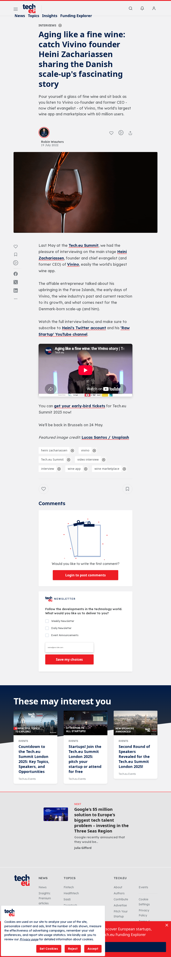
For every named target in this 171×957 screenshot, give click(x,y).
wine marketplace (106, 469)
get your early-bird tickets (79, 406)
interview (47, 469)
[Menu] (16, 10)
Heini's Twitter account (84, 327)
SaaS (67, 899)
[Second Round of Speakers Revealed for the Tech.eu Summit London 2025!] (135, 723)
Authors (119, 893)
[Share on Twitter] (16, 282)
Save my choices (69, 659)
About (118, 887)
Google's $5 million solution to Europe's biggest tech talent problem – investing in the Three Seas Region (101, 820)
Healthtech (71, 893)
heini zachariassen (54, 450)
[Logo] (31, 8)
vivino (85, 450)
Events (23, 741)
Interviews (47, 25)
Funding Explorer (76, 15)
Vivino (73, 264)
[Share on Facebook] (16, 274)
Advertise (120, 905)
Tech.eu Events (27, 779)
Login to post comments (85, 575)
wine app (74, 469)
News (20, 15)
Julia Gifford (83, 848)
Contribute (121, 899)
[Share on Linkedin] (16, 290)
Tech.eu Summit (83, 245)
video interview (88, 459)
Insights (49, 15)
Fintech (69, 887)
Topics (33, 15)
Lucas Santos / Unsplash (105, 437)
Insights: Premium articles (45, 898)
